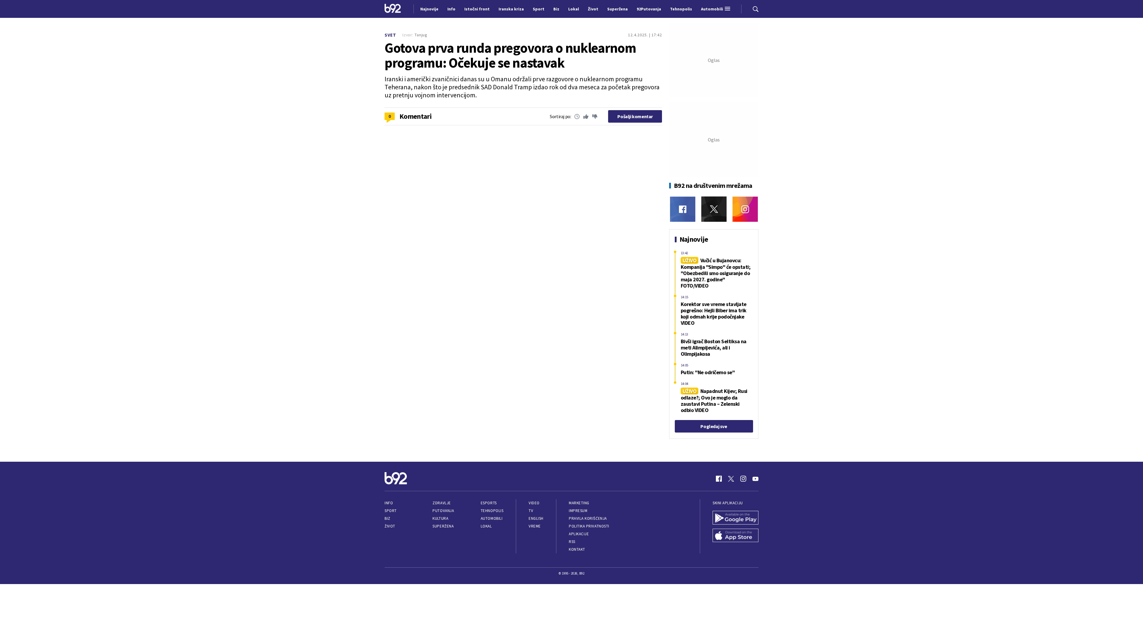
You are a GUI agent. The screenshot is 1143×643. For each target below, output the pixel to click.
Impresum (578, 510)
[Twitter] (714, 209)
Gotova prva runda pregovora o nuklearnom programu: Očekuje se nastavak (510, 55)
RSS (572, 541)
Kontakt (577, 549)
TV (531, 510)
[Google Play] (735, 518)
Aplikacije (579, 533)
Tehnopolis (492, 510)
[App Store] (735, 536)
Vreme (535, 526)
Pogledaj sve (713, 426)
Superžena (443, 526)
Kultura (440, 518)
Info (389, 502)
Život (390, 526)
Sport (391, 510)
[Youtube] (755, 479)
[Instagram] (745, 209)
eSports (489, 502)
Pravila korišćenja (588, 518)
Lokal (486, 526)
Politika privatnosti (589, 526)
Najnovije (429, 9)
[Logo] (393, 9)
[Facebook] (682, 209)
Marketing (579, 502)
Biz (388, 518)
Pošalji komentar (635, 116)
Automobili (491, 518)
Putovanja (443, 510)
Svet (390, 35)
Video (534, 502)
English (536, 518)
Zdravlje (441, 502)
